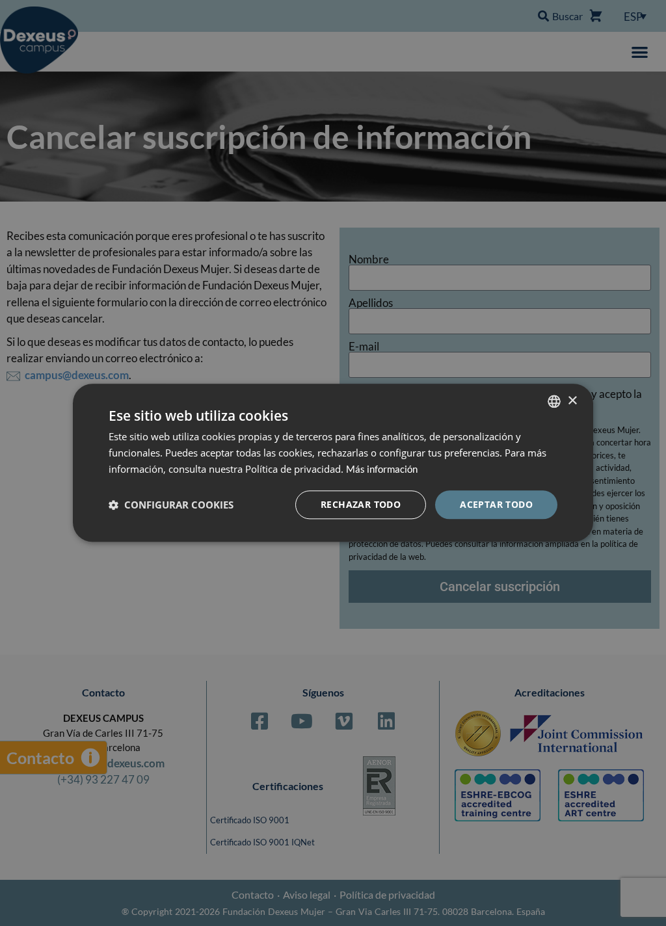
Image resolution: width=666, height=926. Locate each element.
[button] (171, 504)
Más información (382, 469)
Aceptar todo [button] (496, 504)
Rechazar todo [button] (361, 504)
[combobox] (554, 401)
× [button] (572, 401)
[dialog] (333, 463)
